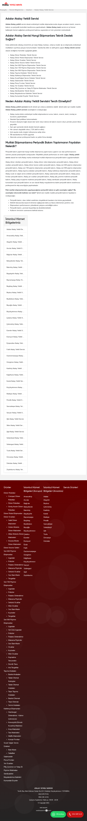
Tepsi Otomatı (13, 702)
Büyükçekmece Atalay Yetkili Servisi (17, 311)
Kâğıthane (27, 558)
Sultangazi (27, 568)
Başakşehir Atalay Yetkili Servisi (17, 273)
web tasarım (43, 807)
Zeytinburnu (28, 575)
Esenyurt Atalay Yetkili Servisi (17, 337)
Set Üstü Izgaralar (15, 630)
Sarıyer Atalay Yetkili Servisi (16, 413)
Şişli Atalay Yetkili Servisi (15, 432)
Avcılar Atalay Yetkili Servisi (16, 248)
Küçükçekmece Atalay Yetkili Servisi (17, 387)
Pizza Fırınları (9, 760)
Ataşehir (47, 500)
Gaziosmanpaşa (30, 551)
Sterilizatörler (8, 774)
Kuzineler (11, 613)
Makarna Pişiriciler (15, 568)
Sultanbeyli (48, 527)
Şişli (25, 572)
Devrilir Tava (12, 664)
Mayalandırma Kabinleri (12, 777)
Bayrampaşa (28, 517)
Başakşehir (28, 514)
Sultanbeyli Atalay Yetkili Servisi (17, 438)
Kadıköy (47, 510)
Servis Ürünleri (70, 487)
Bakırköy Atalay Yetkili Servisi (17, 267)
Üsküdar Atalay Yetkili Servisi (17, 463)
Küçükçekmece (29, 562)
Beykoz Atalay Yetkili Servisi (16, 292)
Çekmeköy (48, 507)
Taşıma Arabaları (10, 671)
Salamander (8, 757)
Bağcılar (27, 503)
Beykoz (46, 503)
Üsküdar (47, 541)
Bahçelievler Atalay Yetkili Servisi (17, 261)
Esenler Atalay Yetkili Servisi (17, 330)
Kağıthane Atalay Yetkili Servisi (17, 375)
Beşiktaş (27, 520)
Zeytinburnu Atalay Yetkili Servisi (17, 469)
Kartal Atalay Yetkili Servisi (16, 381)
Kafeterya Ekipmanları (12, 709)
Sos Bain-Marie (14, 575)
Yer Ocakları (8, 763)
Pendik (46, 520)
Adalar (46, 496)
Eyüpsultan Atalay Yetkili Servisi (17, 343)
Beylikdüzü (28, 524)
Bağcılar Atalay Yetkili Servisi (17, 254)
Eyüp (26, 544)
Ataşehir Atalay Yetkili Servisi (17, 242)
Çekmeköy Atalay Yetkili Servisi (17, 324)
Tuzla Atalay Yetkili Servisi (16, 450)
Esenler (26, 538)
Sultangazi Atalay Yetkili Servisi (17, 444)
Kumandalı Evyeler (11, 781)
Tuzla (45, 534)
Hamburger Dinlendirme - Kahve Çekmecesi (15, 715)
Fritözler (11, 561)
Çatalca (26, 534)
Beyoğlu (27, 527)
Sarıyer (26, 565)
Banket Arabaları (14, 674)
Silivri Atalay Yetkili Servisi (16, 425)
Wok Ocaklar (13, 606)
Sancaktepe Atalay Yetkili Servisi (17, 406)
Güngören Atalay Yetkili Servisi (17, 362)
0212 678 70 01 (44, 794)
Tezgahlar (11, 578)
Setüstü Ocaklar (14, 572)
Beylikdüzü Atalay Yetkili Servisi (17, 299)
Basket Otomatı (14, 698)
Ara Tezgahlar (13, 667)
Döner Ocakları (9, 517)
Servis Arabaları (14, 705)
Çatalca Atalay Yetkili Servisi (17, 318)
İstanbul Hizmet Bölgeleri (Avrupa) (33, 489)
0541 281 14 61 (44, 797)
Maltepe (46, 517)
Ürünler (7, 487)
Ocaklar (11, 647)
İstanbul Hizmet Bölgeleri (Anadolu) (53, 489)
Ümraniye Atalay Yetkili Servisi (17, 457)
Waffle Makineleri (14, 736)
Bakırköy (27, 510)
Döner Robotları (9, 493)
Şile (45, 531)
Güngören (27, 555)
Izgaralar (11, 558)
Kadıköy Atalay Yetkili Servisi (17, 368)
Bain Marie (12, 750)
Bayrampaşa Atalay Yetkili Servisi (17, 280)
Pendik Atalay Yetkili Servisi (16, 400)
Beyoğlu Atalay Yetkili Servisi (17, 305)
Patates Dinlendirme (15, 565)
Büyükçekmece (29, 531)
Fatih (25, 548)
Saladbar (11, 753)
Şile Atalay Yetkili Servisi (15, 419)
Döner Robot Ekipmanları (13, 513)
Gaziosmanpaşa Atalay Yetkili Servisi (17, 356)
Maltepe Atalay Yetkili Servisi (17, 394)
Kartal (46, 514)
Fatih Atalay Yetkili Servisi (16, 349)
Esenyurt (27, 541)
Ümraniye (47, 538)
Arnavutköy (28, 496)
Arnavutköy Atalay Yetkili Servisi (17, 236)
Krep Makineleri (14, 729)
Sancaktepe (48, 524)
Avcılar (26, 500)
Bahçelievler (28, 507)
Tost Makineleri (13, 733)
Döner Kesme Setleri (11, 548)
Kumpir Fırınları (14, 739)
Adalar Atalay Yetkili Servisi (16, 229)
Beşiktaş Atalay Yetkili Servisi (17, 286)
